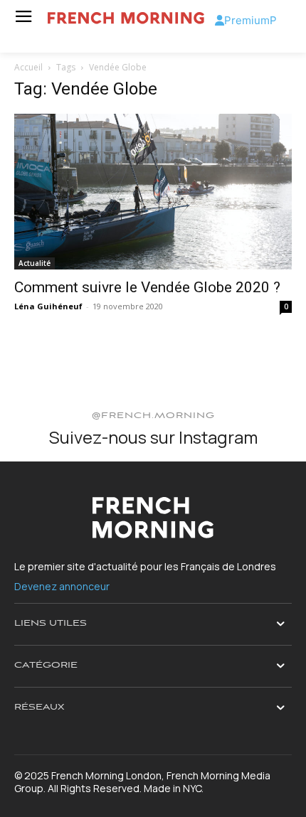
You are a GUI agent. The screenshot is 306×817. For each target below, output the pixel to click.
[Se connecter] (219, 20)
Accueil (28, 67)
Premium (247, 20)
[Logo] (126, 18)
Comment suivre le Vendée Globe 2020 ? (147, 287)
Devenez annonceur (62, 586)
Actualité (35, 263)
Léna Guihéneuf (48, 306)
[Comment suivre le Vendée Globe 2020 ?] (153, 191)
